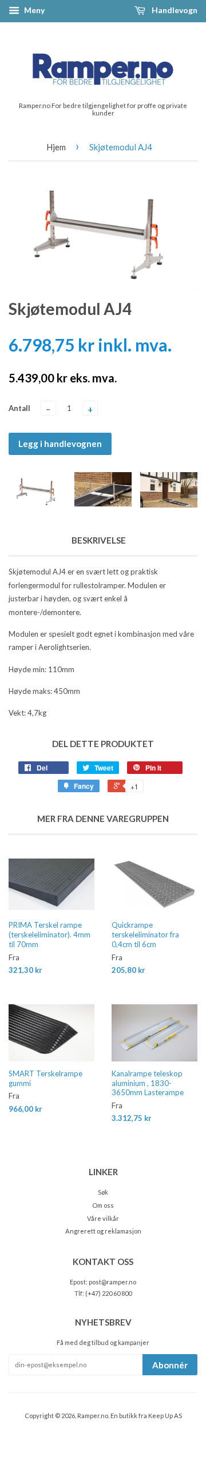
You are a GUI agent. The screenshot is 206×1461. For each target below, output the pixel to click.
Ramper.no (92, 1415)
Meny (33, 10)
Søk (103, 1192)
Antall (19, 408)
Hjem (56, 147)
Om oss (103, 1205)
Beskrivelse (99, 540)
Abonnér (170, 1365)
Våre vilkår (103, 1218)
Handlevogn (173, 10)
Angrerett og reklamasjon (103, 1231)
